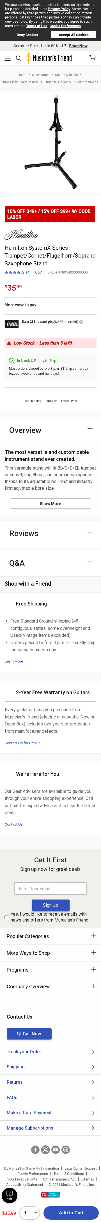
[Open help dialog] (9, 1195)
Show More (50, 503)
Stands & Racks (66, 75)
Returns (15, 1082)
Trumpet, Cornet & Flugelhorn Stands (71, 82)
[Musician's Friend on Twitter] (45, 1150)
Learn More (14, 661)
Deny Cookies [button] (27, 35)
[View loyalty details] (81, 323)
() (17, 272)
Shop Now (78, 46)
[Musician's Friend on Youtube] (55, 1150)
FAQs (12, 1097)
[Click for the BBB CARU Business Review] (50, 1195)
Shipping (16, 1066)
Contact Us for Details (22, 743)
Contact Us (14, 824)
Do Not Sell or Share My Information (31, 1168)
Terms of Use (36, 26)
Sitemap (87, 1179)
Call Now (32, 1033)
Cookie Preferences (65, 26)
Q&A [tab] (17, 563)
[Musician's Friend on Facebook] (35, 1150)
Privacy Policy (59, 9)
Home (22, 75)
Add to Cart (71, 1212)
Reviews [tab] (24, 533)
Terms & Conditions (69, 1174)
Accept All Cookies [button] (74, 35)
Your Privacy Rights (22, 1179)
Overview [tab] (25, 430)
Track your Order (24, 1051)
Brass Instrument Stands (20, 82)
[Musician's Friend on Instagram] (66, 1150)
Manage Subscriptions (30, 1128)
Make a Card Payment (29, 1112)
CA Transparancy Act (59, 1179)
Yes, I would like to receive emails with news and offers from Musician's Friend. (50, 917)
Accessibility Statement (24, 1185)
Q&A (39, 272)
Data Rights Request (81, 1168)
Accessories (40, 75)
